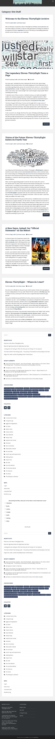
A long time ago (9, 420)
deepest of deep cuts (13, 211)
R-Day (12, 240)
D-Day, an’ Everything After (18, 307)
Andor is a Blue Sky (17, 367)
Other (7, 521)
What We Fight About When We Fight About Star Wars (16, 346)
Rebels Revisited (23, 392)
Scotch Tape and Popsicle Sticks (13, 454)
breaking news (43, 209)
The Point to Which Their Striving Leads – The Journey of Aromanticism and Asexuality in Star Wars (27, 351)
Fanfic (7, 515)
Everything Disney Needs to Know (37, 388)
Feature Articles (9, 432)
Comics (8, 509)
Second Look (29, 172)
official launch (39, 170)
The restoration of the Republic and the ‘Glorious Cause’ (26, 313)
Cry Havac (23, 299)
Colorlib (26, 737)
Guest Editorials (9, 434)
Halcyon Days (9, 437)
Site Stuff (31, 79)
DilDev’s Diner (9, 429)
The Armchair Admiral (11, 468)
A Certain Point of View (11, 418)
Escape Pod (26, 388)
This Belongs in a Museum (12, 476)
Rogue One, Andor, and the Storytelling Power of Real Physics (18, 354)
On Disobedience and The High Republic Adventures (25, 371)
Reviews (29, 392)
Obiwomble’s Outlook (37, 301)
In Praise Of (41, 390)
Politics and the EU (8, 392)
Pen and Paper (9, 451)
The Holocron (9, 471)
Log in (5, 485)
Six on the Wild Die (10, 465)
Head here (20, 30)
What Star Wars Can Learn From (10, 398)
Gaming (8, 518)
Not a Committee (27, 319)
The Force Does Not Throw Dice (10, 396)
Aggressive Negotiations (11, 423)
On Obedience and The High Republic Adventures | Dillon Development (22, 374)
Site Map (42, 291)
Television (9, 503)
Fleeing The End (7, 390)
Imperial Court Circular (11, 440)
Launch (46, 390)
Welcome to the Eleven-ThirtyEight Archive (27, 18)
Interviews (8, 443)
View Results (27, 527)
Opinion (21, 715)
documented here (10, 89)
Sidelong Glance (9, 457)
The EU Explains (36, 394)
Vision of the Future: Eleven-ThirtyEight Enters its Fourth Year (25, 138)
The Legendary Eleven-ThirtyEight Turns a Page (26, 74)
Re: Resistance (16, 392)
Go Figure (14, 390)
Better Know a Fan (19, 388)
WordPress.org (7, 494)
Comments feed (7, 491)
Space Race (20, 394)
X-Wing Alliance (17, 309)
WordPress (36, 737)
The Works (8, 473)
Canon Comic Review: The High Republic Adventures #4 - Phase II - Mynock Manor (25, 370)
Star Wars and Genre (28, 394)
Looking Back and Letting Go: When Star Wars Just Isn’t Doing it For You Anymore (23, 349)
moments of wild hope (11, 265)
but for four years (40, 100)
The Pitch (30, 396)
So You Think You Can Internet (10, 394)
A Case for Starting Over (9, 388)
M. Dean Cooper (22, 23)
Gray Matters (19, 390)
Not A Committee (10, 446)
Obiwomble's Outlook (11, 448)
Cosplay (8, 512)
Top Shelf (48, 396)
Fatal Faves (47, 388)
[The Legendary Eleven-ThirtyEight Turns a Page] (27, 55)
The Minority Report (23, 396)
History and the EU (27, 390)
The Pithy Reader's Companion (39, 396)
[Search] (49, 335)
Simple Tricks (9, 459)
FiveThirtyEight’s (12, 192)
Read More (46, 124)
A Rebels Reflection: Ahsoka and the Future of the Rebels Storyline (27, 378)
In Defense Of (35, 390)
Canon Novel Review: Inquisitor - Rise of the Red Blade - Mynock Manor (22, 363)
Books (7, 506)
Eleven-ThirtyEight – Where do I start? (24, 282)
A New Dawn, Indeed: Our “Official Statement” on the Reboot (22, 229)
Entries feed (6, 488)
